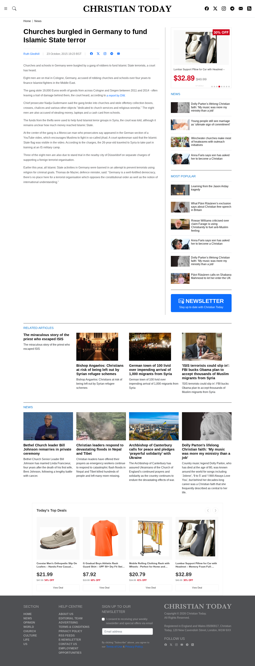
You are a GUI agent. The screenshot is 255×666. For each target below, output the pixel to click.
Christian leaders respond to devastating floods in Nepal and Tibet (100, 449)
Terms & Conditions (74, 626)
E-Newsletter (70, 639)
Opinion (29, 622)
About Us (66, 614)
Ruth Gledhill (31, 53)
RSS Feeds (67, 635)
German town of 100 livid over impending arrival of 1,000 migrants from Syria (150, 370)
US (25, 644)
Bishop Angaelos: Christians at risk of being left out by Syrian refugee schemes (100, 370)
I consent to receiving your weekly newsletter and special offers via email (129, 621)
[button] (6, 9)
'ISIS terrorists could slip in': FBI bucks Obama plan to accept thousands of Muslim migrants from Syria (206, 372)
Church (29, 631)
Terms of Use (114, 646)
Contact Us (68, 644)
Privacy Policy (70, 631)
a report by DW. (116, 95)
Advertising (68, 622)
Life (26, 639)
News (37, 21)
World (28, 626)
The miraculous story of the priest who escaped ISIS (46, 337)
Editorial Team (70, 618)
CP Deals (199, 86)
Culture (30, 635)
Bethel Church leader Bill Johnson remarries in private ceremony (47, 449)
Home (27, 21)
